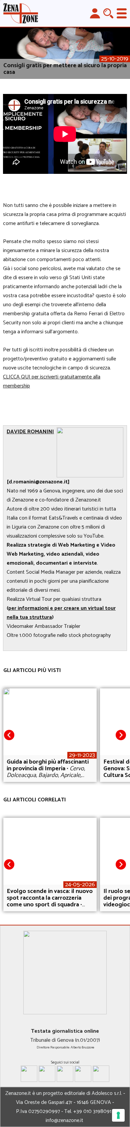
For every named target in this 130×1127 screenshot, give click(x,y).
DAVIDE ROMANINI (30, 431)
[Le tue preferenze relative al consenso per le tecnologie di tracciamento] (118, 1115)
